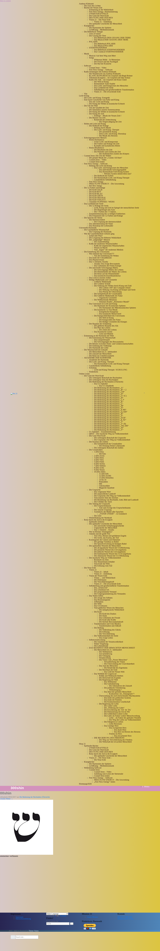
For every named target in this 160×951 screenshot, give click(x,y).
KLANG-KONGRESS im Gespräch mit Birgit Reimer (110, 76)
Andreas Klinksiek (86, 4)
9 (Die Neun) (99, 470)
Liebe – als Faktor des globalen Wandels (125, 718)
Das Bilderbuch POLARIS (104, 44)
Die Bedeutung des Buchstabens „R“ (108, 414)
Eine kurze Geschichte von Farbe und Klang (101, 100)
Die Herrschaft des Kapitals (110, 678)
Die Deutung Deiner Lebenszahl (112, 446)
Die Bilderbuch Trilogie (93, 32)
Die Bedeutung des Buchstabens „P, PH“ (110, 410)
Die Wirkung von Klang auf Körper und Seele (117, 290)
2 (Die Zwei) (99, 456)
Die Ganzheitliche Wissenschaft (96, 230)
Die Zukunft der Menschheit (100, 354)
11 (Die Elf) (103, 474)
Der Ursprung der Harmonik (100, 232)
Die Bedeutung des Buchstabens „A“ (108, 388)
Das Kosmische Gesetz (103, 332)
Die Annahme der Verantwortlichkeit (108, 642)
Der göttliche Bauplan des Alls (106, 326)
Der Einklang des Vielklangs (100, 346)
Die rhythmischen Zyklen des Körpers (114, 154)
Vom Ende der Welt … (103, 564)
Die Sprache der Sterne (93, 218)
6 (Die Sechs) (99, 464)
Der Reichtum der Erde (108, 670)
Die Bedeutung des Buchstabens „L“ (108, 404)
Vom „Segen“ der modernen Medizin (108, 250)
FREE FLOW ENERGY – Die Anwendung (106, 184)
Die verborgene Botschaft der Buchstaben (105, 378)
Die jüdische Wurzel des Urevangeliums (110, 552)
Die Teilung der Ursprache (99, 504)
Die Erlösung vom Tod (103, 566)
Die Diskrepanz (100, 580)
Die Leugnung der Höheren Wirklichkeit (105, 238)
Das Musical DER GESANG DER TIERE (111, 40)
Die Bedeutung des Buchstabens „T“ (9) (110, 424)
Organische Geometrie (108, 298)
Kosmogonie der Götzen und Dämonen (104, 540)
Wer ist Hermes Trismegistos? (100, 532)
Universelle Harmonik (87, 228)
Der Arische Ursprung (103, 510)
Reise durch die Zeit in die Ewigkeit (98, 520)
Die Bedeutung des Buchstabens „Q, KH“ (110, 412)
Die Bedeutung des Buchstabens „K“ (108, 402)
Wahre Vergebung (101, 644)
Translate (63, 916)
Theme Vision (33, 931)
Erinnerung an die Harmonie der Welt (99, 336)
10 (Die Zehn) (99, 472)
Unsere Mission (92, 917)
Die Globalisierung (111, 684)
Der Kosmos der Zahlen (98, 442)
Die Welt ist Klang (101, 82)
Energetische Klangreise (108, 312)
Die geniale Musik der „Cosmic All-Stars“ (105, 158)
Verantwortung (105, 658)
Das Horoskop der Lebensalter (101, 226)
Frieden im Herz (115, 734)
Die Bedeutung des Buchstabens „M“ (109, 406)
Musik (86, 54)
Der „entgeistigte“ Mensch (99, 240)
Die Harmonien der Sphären (100, 28)
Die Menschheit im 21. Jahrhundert (103, 352)
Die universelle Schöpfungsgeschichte (109, 526)
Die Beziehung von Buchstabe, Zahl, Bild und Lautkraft (116, 500)
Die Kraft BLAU (96, 194)
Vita (85, 94)
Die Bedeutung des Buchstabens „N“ (108, 408)
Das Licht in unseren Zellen (100, 278)
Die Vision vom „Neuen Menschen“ (113, 660)
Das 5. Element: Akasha (98, 262)
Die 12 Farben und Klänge (94, 188)
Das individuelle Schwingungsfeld (112, 170)
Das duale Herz (120, 730)
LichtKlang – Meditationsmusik (101, 30)
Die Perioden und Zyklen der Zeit (107, 152)
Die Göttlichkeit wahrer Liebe (116, 714)
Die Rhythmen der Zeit (103, 150)
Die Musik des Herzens (108, 136)
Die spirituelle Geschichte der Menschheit (105, 24)
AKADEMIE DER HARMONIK (97, 358)
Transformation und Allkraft (110, 626)
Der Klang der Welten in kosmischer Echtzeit (107, 104)
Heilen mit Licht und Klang (95, 124)
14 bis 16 (102, 480)
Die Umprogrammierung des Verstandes (110, 594)
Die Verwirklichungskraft (104, 582)
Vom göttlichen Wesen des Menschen (109, 608)
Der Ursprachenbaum (102, 506)
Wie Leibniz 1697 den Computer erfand (114, 288)
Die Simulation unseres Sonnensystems (104, 110)
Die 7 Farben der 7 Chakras (105, 212)
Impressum (19, 917)
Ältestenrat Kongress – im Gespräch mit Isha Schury (109, 78)
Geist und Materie (106, 334)
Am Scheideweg (105, 654)
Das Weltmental (110, 682)
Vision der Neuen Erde (98, 576)
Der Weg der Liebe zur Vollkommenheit (125, 720)
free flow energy (95, 186)
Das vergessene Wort (102, 492)
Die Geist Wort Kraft (97, 436)
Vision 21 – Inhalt (101, 572)
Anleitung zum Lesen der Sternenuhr (108, 774)
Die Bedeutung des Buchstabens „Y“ (108, 430)
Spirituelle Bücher (91, 746)
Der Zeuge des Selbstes (103, 598)
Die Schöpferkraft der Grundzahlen (108, 294)
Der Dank (103, 616)
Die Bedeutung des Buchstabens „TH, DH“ (111, 426)
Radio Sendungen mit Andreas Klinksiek (100, 72)
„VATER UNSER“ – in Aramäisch (113, 514)
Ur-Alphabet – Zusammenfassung (102, 432)
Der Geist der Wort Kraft (99, 16)
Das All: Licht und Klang (99, 102)
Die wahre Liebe (110, 706)
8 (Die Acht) (99, 468)
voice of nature (95, 34)
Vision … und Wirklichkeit (104, 578)
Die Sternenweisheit (97, 220)
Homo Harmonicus (96, 140)
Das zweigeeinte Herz (117, 728)
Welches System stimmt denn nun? (117, 174)
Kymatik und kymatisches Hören (107, 146)
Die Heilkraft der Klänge (99, 126)
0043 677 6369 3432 (125, 917)
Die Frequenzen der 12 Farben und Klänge (106, 216)
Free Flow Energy (96, 182)
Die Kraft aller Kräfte (107, 620)
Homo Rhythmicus (96, 148)
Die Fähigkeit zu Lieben (113, 722)
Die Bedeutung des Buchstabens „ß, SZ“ (110, 420)
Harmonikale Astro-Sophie (104, 84)
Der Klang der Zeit (96, 114)
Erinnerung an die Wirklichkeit (101, 10)
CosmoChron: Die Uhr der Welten (97, 156)
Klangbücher (89, 26)
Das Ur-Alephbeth (106, 386)
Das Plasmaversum (96, 260)
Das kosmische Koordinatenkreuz (107, 276)
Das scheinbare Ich (101, 590)
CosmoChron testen (97, 162)
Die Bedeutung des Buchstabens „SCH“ (110, 418)
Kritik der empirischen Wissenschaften (109, 246)
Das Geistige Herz (111, 726)
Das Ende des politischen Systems (117, 698)
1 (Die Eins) (99, 452)
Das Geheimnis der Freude (109, 618)
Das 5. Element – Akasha (104, 530)
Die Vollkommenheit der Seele (106, 636)
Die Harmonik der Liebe (98, 348)
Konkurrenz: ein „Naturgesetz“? (121, 694)
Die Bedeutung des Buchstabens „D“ (108, 394)
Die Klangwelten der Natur (109, 320)
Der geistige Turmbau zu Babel (106, 542)
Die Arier (97, 516)
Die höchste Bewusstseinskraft (111, 622)
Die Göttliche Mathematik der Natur (108, 296)
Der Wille (98, 604)
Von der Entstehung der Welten (106, 256)
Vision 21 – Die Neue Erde (99, 20)
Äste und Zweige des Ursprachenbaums (114, 508)
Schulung (92, 368)
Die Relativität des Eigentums (115, 668)
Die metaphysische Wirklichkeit (111, 610)
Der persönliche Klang (108, 132)
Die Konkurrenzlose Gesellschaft (117, 702)
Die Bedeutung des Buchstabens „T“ (108, 422)
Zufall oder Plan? (96, 236)
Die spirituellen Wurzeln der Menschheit (105, 546)
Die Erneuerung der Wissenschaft (102, 338)
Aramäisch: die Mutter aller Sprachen (108, 512)
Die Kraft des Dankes (107, 614)
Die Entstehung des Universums (96, 252)
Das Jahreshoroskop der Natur (101, 224)
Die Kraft (98, 612)
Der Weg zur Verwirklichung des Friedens (115, 740)
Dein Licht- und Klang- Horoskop (112, 134)
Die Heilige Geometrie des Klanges (113, 322)
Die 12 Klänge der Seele (98, 206)
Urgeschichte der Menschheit (105, 528)
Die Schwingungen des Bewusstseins (109, 342)
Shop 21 (82, 744)
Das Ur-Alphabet (101, 384)
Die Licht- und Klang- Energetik (97, 98)
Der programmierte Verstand (105, 592)
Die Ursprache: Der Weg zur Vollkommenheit (112, 440)
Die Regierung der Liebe (109, 704)
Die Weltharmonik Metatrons (105, 300)
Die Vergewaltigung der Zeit (110, 122)
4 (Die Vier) (99, 460)
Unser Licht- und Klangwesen (106, 142)
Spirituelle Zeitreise (96, 522)
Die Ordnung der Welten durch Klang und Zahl (113, 286)
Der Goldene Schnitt (102, 284)
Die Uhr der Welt (91, 106)
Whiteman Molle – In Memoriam (107, 60)
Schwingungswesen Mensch (95, 138)
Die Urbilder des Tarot (103, 502)
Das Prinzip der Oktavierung (110, 292)
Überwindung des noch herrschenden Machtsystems (119, 696)
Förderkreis (93, 372)
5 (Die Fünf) (99, 462)
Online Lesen (84, 374)
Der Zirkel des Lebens (108, 330)
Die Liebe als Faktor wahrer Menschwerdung (122, 716)
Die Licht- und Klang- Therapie (106, 130)
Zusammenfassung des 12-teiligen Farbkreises (107, 214)
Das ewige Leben (106, 638)
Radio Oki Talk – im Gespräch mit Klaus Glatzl (108, 80)
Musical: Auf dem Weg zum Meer (102, 56)
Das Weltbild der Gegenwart (105, 674)
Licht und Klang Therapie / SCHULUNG (110, 370)
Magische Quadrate (106, 488)
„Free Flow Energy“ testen (104, 782)
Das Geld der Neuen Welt (114, 672)
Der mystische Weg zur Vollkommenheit (105, 558)
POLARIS (93, 42)
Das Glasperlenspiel (102, 340)
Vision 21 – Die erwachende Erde (107, 92)
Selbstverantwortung (97, 640)
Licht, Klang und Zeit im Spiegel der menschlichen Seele (116, 208)
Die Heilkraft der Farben (103, 176)
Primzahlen (103, 482)
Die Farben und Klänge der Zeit (106, 144)
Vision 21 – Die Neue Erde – (100, 758)
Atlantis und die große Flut (99, 534)
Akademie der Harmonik (99, 360)
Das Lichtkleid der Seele (103, 88)
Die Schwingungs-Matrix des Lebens (108, 270)
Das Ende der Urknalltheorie (100, 258)
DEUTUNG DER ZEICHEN (101, 18)
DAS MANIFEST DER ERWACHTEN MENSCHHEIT (112, 648)
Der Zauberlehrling (101, 242)
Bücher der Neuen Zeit (93, 8)
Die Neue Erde (90, 568)
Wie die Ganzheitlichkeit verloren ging (99, 234)
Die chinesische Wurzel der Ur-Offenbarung (111, 556)
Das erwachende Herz (123, 736)
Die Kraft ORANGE (97, 198)
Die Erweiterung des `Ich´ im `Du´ (117, 710)
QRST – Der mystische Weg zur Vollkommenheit (108, 434)
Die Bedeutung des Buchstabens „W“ (109, 428)
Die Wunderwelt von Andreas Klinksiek (105, 74)
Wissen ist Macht (100, 248)
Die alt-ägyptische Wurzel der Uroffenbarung (112, 548)
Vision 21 (93, 570)
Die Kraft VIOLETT (97, 200)
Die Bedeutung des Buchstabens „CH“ (109, 392)
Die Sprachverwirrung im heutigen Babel (110, 544)
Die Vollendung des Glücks (110, 630)
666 (100, 484)
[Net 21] (14, 394)
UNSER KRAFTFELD (98, 14)
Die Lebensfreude (101, 646)
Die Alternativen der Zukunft (120, 686)
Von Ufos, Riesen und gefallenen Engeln (110, 536)
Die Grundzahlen (96, 450)
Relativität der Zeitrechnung (105, 120)
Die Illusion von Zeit (97, 118)
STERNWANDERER (98, 48)
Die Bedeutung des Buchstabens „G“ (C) (110, 396)
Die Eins (102, 454)
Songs (91, 58)
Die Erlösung (104, 632)
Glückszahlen (104, 486)
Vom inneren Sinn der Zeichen (106, 498)
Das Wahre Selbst (96, 596)
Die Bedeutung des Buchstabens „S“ (108, 416)
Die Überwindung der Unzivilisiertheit (119, 664)
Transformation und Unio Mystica (107, 624)
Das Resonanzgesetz (102, 600)
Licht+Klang (84, 96)
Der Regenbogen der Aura (104, 210)
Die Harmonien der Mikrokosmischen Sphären (117, 308)
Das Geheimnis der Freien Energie (107, 266)
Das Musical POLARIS (103, 46)
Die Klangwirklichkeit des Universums (109, 316)
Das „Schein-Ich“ (101, 588)
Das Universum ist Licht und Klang (103, 304)
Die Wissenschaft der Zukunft (96, 350)
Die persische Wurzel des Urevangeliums (110, 550)
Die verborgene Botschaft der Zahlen (108, 448)
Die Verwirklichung (107, 634)
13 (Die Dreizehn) (106, 478)
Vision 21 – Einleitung (103, 22)
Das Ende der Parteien (113, 700)
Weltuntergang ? (115, 690)
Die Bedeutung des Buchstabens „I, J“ (109, 400)
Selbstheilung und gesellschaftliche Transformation (114, 90)
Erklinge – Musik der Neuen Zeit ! (107, 116)
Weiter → (9, 799)
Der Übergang (104, 656)
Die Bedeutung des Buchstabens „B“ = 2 (110, 390)
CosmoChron (94, 770)
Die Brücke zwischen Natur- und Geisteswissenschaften (111, 344)
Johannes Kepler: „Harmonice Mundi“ (114, 302)
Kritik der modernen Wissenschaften (103, 244)
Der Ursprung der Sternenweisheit (107, 222)
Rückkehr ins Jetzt (101, 560)
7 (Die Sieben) (100, 466)
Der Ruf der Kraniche (102, 64)
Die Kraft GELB (95, 190)
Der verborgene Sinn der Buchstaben (103, 380)
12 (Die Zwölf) (105, 476)
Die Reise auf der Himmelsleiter (106, 274)
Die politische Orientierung (114, 688)
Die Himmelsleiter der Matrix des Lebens (110, 272)
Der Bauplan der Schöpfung (100, 324)
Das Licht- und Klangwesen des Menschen (111, 86)
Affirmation (98, 602)
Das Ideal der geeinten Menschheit (117, 692)
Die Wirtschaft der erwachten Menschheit (115, 742)
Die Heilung (99, 628)
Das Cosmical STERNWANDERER (108, 52)
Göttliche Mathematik (102, 282)
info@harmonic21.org (125, 919)
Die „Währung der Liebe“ (114, 708)
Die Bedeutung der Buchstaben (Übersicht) (106, 382)
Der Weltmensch (105, 652)
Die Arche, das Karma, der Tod (106, 538)
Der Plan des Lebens (102, 328)
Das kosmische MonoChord (110, 314)
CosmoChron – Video (97, 68)
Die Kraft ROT (95, 192)
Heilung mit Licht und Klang (100, 166)
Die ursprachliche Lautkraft (105, 494)
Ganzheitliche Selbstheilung (105, 180)
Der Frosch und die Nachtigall (106, 62)
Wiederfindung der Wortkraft (100, 518)
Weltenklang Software (93, 768)
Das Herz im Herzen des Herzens (127, 732)
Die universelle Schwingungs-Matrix (103, 268)
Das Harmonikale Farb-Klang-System (114, 172)
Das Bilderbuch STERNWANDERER (109, 50)
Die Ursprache (94, 490)
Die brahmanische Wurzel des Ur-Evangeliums (112, 554)
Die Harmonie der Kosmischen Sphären (110, 306)
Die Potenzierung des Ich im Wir (117, 712)
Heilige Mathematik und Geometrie (103, 280)
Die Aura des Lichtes (92, 6)
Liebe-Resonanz (115, 724)
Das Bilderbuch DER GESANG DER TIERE (112, 38)
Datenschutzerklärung (23, 919)
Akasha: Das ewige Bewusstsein (107, 264)
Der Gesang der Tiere (97, 36)
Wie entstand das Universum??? (101, 254)
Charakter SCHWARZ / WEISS (101, 202)
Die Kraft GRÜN (96, 196)
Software (87, 66)
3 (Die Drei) (99, 458)
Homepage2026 (85, 784)
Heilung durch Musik (102, 128)
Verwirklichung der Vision (114, 662)
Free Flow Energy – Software (100, 70)
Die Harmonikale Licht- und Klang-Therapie (111, 178)
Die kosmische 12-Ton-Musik (106, 310)
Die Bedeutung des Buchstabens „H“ (108, 398)
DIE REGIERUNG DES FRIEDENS (109, 738)
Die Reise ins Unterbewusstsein (101, 356)
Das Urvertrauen (100, 606)
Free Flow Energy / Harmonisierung (103, 12)
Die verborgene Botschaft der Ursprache (110, 438)
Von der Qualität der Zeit (99, 108)
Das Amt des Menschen (108, 666)
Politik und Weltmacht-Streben (111, 676)
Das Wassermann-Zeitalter (104, 562)
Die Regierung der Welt (108, 680)
